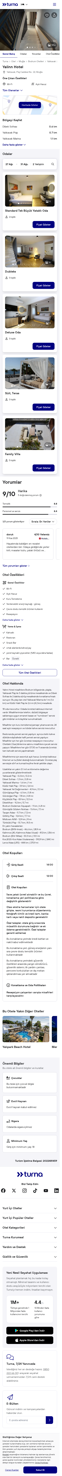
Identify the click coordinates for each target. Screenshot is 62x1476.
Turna (5, 59)
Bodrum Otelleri (36, 59)
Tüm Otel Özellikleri (30, 671)
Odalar (23, 52)
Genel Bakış (9, 52)
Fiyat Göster (43, 223)
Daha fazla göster (11, 618)
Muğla (22, 59)
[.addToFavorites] (47, 15)
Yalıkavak (51, 59)
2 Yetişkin (38, 162)
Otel (13, 59)
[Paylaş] (54, 15)
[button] (30, 29)
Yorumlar (36, 52)
